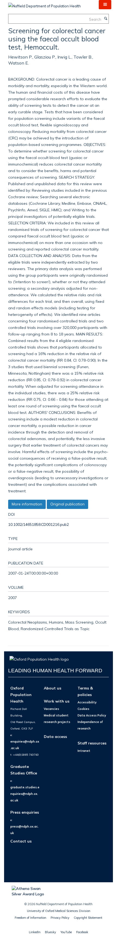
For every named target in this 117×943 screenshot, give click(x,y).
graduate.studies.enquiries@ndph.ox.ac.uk (24, 793)
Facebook (82, 932)
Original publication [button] (67, 504)
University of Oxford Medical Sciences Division (58, 911)
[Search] (106, 19)
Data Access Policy (92, 715)
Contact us (21, 841)
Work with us (56, 701)
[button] (105, 4)
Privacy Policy (60, 918)
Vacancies (51, 709)
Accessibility (87, 702)
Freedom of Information (30, 918)
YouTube (66, 932)
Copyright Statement (88, 918)
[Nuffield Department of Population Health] (44, 4)
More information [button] (27, 504)
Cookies (83, 709)
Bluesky (50, 932)
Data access (55, 736)
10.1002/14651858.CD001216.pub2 (38, 524)
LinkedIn (35, 932)
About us (52, 688)
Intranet (84, 751)
